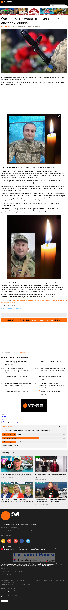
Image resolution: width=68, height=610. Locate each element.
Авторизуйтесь (25, 353)
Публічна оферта (7, 574)
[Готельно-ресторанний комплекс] (34, 11)
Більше (59, 427)
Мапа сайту (6, 568)
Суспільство (5, 315)
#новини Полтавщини (7, 309)
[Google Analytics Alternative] (4, 601)
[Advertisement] (34, 99)
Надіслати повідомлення (11, 571)
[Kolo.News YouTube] (34, 405)
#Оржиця (18, 309)
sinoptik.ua (17, 423)
